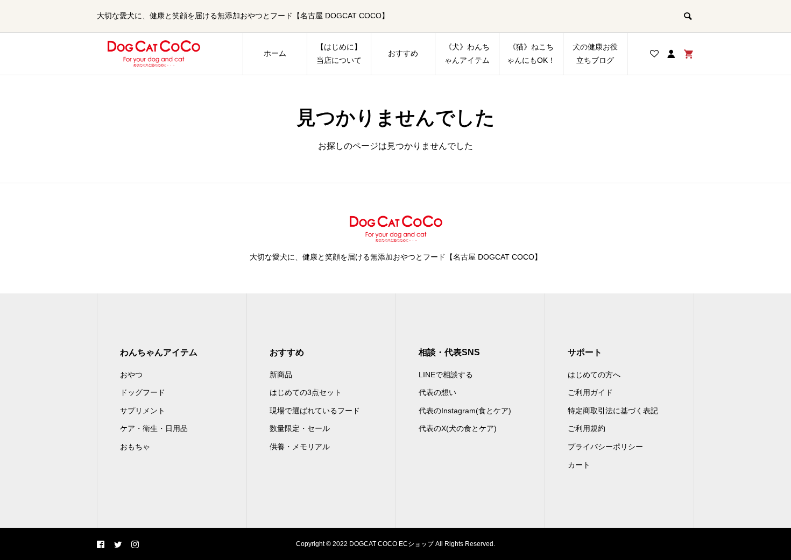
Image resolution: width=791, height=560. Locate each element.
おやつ (131, 374)
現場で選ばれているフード (315, 410)
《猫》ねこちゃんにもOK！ (531, 53)
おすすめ (403, 53)
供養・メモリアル (300, 446)
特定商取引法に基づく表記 (613, 410)
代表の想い (437, 392)
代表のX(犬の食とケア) (458, 428)
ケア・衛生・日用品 (154, 428)
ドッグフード (142, 392)
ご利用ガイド (590, 392)
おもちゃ (135, 446)
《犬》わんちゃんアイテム (467, 53)
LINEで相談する (446, 374)
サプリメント (142, 410)
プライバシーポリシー (605, 446)
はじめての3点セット (306, 392)
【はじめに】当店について (339, 53)
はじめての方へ (594, 374)
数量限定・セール (300, 428)
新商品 (281, 374)
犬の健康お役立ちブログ (595, 53)
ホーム (275, 53)
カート (579, 465)
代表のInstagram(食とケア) (465, 410)
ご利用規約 (586, 428)
